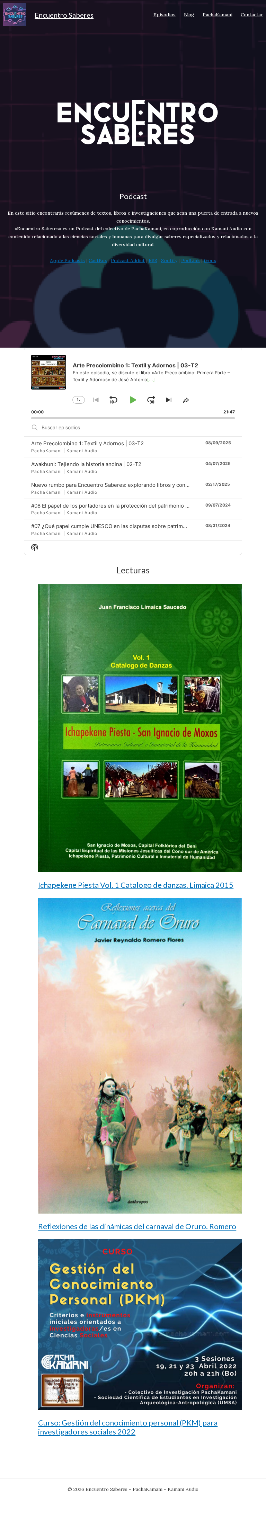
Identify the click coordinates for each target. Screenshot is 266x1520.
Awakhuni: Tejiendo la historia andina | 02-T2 (86, 464)
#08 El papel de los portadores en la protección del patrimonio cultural (117, 505)
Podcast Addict (128, 260)
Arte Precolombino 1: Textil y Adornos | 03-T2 (87, 443)
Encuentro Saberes (64, 15)
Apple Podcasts (67, 260)
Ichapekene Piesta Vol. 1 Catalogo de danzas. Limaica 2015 (135, 884)
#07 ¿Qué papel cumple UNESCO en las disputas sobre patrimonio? (113, 526)
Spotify (169, 260)
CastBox (98, 260)
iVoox (210, 260)
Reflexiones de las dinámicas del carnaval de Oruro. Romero (137, 1226)
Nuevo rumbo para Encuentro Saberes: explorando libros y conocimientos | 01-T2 (131, 485)
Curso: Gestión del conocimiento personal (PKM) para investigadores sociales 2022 (128, 1427)
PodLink (190, 260)
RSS (153, 260)
